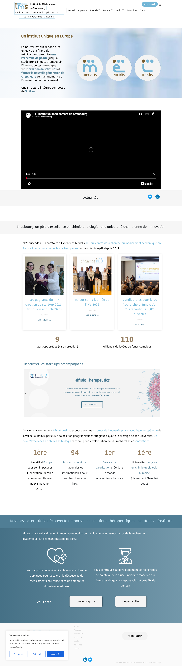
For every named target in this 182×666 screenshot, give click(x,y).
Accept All (55, 654)
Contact (143, 10)
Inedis (118, 10)
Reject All (37, 654)
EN (160, 5)
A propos (82, 10)
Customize (18, 654)
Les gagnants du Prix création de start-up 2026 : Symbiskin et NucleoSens (44, 304)
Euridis (106, 10)
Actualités (132, 10)
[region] (37, 645)
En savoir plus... (92, 404)
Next (159, 392)
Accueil (71, 10)
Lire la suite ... (44, 320)
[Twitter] (150, 197)
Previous (25, 394)
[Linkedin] (157, 197)
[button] (88, 634)
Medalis (94, 10)
